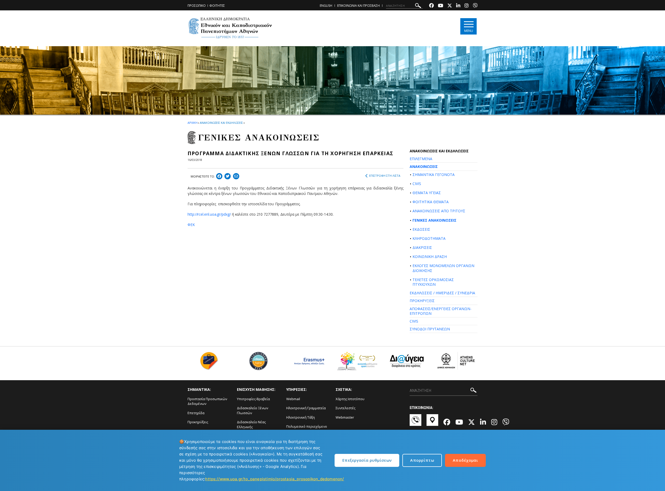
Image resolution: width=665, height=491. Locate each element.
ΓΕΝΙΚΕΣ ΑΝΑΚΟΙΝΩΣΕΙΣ (434, 220)
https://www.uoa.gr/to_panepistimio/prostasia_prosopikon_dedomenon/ (274, 478)
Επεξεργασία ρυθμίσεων (366, 460)
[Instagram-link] (466, 6)
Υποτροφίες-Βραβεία (253, 399)
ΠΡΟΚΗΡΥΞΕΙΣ (422, 300)
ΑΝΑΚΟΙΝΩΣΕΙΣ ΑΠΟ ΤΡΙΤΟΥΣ (439, 210)
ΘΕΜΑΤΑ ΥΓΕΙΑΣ (427, 192)
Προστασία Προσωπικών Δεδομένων (207, 401)
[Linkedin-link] (458, 6)
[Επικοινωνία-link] (415, 422)
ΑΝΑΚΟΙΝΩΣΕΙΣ (424, 166)
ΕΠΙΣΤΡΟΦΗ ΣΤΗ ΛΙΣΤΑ (384, 176)
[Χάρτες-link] (432, 422)
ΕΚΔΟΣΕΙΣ (421, 229)
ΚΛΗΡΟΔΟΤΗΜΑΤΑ (429, 238)
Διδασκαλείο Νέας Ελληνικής (251, 424)
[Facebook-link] (431, 6)
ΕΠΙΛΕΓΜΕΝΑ (421, 158)
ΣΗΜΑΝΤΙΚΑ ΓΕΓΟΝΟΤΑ (434, 174)
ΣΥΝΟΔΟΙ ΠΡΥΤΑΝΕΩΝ (430, 328)
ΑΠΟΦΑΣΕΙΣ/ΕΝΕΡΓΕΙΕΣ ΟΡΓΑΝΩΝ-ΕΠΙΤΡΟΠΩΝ (440, 311)
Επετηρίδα (196, 413)
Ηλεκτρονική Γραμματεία (306, 408)
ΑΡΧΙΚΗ (192, 123)
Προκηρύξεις (198, 422)
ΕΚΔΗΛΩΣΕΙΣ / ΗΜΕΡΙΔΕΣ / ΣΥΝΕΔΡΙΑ (442, 292)
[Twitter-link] (449, 6)
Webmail (293, 399)
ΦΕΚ (191, 224)
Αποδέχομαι (465, 460)
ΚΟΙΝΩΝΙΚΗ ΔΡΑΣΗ (430, 256)
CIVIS (417, 183)
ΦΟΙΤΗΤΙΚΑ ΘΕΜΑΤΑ (431, 201)
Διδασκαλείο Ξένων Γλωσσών (252, 410)
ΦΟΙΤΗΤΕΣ (217, 5)
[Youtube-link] (440, 6)
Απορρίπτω (422, 460)
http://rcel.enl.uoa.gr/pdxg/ (209, 214)
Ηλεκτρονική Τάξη (300, 417)
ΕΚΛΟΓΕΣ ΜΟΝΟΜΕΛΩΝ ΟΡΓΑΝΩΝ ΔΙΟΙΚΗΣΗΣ (443, 268)
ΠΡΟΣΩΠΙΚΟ (197, 5)
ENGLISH (326, 5)
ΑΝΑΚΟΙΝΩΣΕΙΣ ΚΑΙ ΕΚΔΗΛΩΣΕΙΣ (221, 123)
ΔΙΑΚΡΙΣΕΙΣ (422, 247)
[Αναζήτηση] (418, 6)
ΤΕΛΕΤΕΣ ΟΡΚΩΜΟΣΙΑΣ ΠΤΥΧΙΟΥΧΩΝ (433, 282)
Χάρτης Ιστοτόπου (350, 399)
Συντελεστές (345, 408)
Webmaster (345, 417)
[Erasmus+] (308, 363)
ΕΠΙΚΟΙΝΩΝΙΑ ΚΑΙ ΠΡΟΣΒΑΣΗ (358, 5)
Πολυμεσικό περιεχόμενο (306, 426)
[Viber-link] (475, 6)
